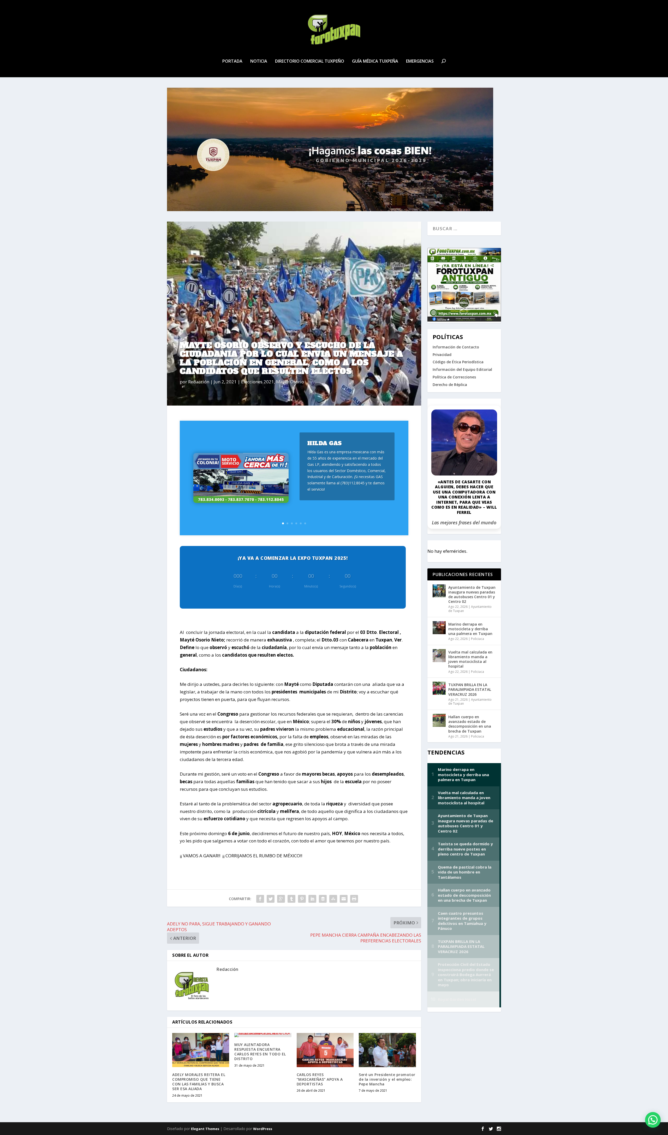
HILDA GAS (324, 443)
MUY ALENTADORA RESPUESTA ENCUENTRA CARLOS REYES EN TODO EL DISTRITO (260, 1051)
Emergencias (420, 61)
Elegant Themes (205, 1128)
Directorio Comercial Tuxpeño (309, 61)
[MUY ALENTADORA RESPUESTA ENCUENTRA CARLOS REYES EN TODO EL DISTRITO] (262, 1035)
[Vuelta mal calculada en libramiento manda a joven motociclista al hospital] (439, 655)
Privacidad (442, 354)
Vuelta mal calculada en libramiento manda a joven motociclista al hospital (470, 659)
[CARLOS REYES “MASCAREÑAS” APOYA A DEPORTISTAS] (325, 1050)
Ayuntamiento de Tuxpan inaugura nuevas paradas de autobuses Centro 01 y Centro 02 (472, 594)
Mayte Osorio (290, 382)
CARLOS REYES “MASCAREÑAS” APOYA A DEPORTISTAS (320, 1079)
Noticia (258, 61)
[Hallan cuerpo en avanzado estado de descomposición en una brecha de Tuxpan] (439, 720)
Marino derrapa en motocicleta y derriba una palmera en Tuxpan (470, 629)
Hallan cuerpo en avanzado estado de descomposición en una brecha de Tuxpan (469, 724)
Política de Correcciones (454, 377)
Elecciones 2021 (257, 382)
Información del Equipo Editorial (462, 369)
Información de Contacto (456, 346)
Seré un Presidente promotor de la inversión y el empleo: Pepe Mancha (387, 1079)
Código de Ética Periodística (458, 361)
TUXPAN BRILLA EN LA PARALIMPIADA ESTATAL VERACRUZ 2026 (469, 689)
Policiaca (477, 639)
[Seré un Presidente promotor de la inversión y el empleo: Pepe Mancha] (387, 1050)
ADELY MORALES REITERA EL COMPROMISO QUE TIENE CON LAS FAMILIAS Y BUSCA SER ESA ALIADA (198, 1081)
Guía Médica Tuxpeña (375, 61)
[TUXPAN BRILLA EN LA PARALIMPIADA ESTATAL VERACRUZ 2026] (439, 688)
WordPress (262, 1128)
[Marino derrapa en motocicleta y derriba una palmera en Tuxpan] (439, 627)
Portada (232, 61)
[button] (653, 1120)
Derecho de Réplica (450, 384)
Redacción (198, 382)
